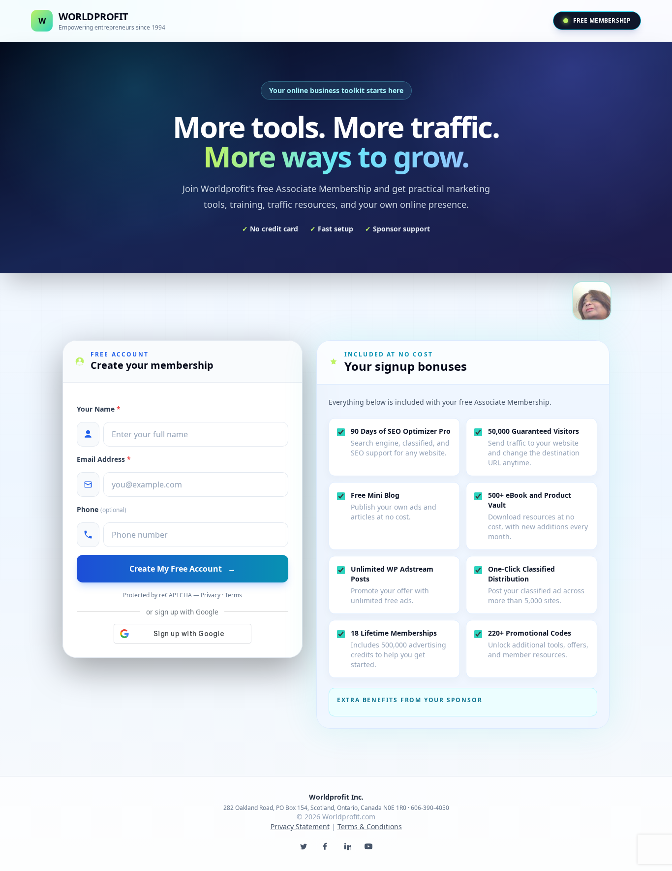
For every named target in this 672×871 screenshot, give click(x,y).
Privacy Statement (300, 826)
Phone (101, 509)
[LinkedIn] (347, 846)
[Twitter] (303, 846)
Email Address (104, 459)
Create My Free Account (182, 568)
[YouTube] (368, 846)
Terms (233, 595)
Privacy (210, 595)
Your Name (99, 409)
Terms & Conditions (369, 826)
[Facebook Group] (325, 846)
